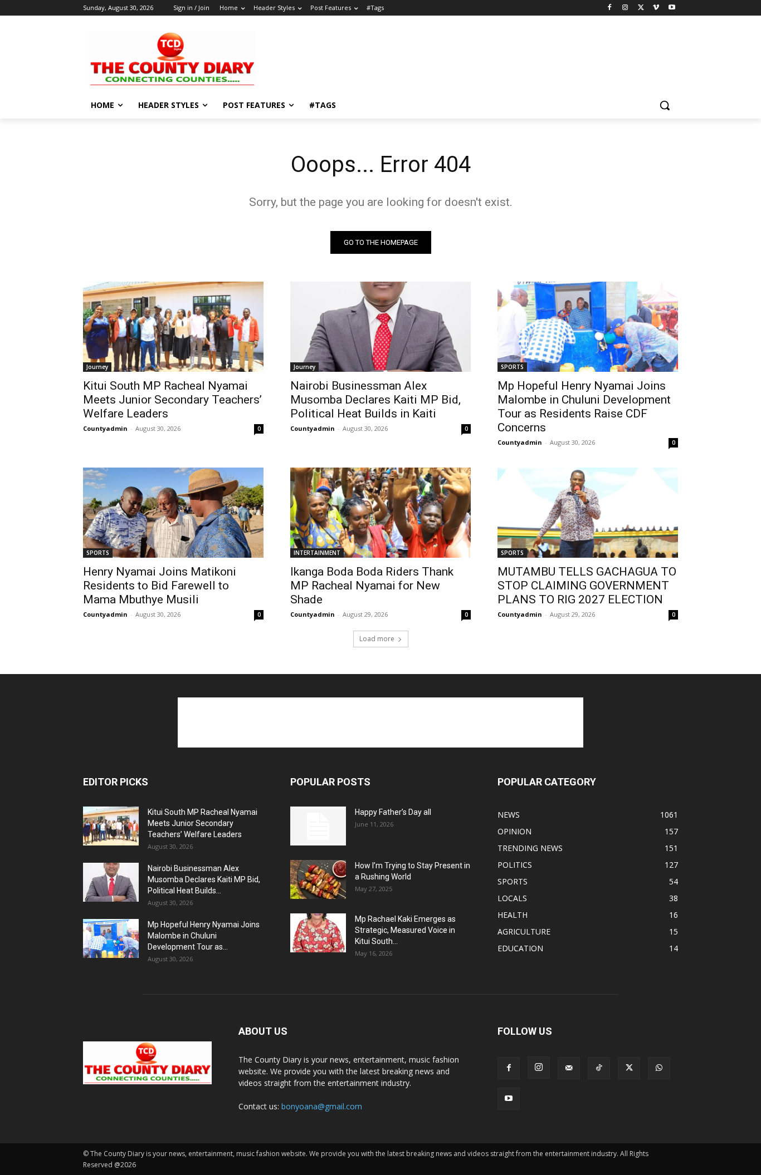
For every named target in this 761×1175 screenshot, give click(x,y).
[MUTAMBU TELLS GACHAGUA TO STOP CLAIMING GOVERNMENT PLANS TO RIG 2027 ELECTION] (587, 513)
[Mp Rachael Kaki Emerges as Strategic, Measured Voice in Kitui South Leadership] (318, 932)
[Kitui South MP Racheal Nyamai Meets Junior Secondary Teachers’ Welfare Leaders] (173, 327)
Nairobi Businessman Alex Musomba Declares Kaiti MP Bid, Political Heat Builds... (204, 879)
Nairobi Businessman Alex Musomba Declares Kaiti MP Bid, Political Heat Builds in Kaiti (375, 399)
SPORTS (512, 367)
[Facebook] (609, 8)
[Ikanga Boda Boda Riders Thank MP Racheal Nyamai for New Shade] (380, 513)
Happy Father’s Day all (393, 812)
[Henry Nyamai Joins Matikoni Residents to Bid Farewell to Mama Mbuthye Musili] (173, 513)
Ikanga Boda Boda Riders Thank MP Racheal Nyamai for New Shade (371, 585)
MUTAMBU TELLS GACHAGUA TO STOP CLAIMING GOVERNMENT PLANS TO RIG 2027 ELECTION (586, 585)
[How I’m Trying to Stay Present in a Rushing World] (318, 879)
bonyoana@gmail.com (321, 1106)
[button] (664, 105)
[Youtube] (671, 8)
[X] (641, 8)
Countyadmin (105, 428)
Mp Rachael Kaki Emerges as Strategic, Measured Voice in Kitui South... (405, 930)
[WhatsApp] (659, 1068)
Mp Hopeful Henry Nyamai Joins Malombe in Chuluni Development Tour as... (204, 935)
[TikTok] (599, 1068)
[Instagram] (625, 8)
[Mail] (569, 1068)
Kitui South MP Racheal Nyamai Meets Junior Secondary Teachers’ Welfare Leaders (172, 399)
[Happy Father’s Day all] (318, 826)
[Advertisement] (464, 58)
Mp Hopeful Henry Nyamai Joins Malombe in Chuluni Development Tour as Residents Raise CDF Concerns (584, 406)
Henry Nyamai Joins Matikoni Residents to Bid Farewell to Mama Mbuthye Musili (159, 585)
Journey (97, 367)
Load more (376, 638)
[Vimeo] (656, 8)
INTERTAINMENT (317, 553)
